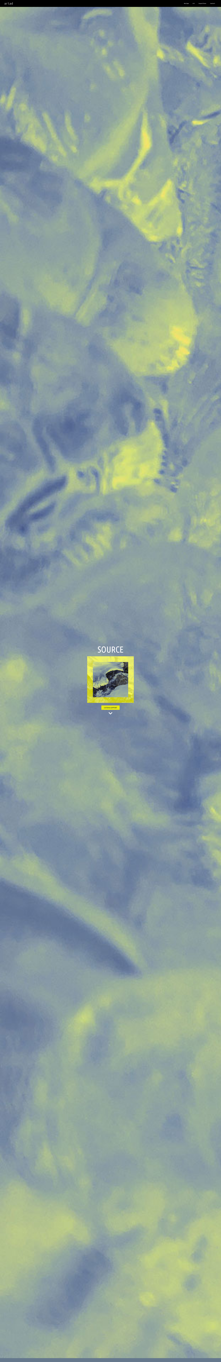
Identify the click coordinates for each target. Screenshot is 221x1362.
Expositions (202, 3)
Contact (212, 3)
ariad (8, 3)
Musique (186, 3)
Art (194, 3)
